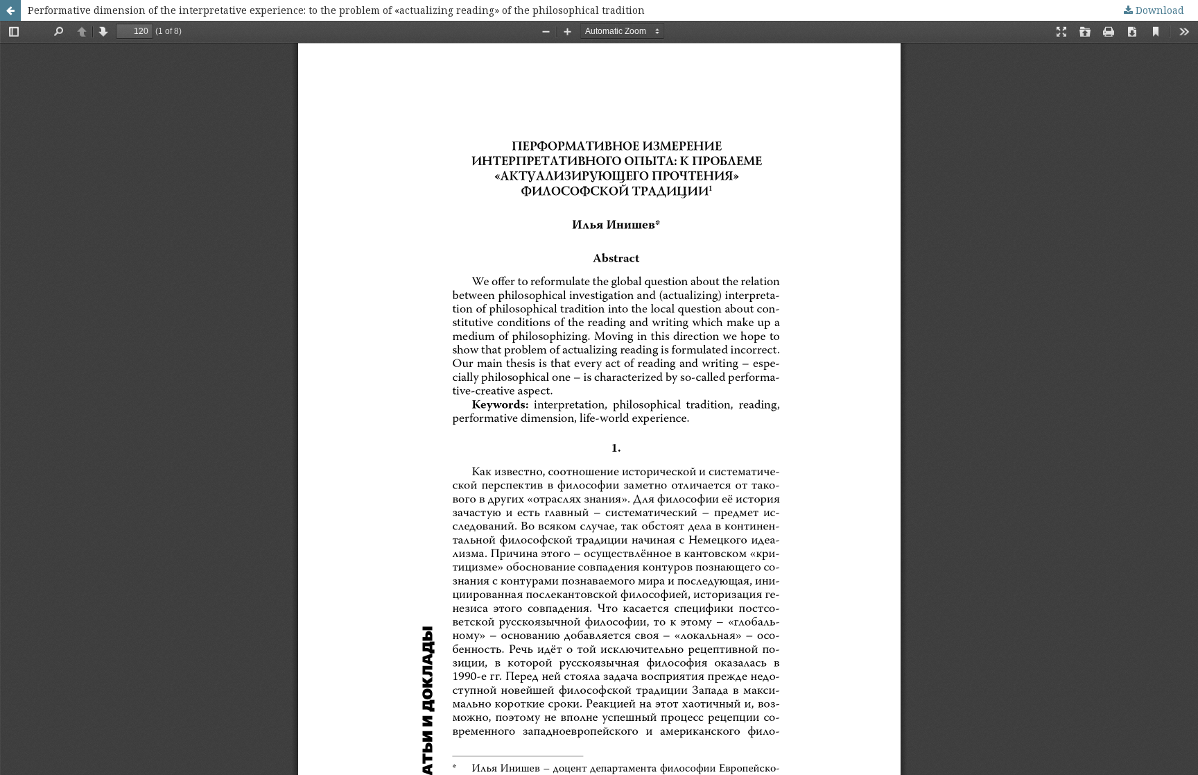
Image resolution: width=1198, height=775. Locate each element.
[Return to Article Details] (10, 10)
